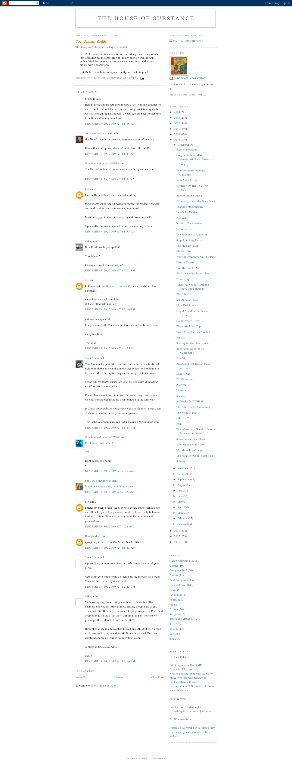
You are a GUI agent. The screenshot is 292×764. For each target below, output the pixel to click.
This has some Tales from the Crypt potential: (101, 47)
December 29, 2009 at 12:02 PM (110, 270)
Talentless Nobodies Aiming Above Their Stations (192, 287)
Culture (174, 575)
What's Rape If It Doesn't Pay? (193, 273)
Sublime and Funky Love (191, 444)
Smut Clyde (92, 358)
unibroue (108, 286)
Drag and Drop (178, 585)
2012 (177, 123)
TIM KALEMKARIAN (183, 619)
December (183, 144)
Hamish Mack (93, 536)
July (180, 490)
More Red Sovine (186, 305)
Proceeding (182, 279)
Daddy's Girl (183, 373)
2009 (177, 140)
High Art (181, 337)
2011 (177, 129)
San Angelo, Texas (187, 300)
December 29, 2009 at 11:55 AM (110, 231)
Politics (174, 609)
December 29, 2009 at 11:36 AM (110, 123)
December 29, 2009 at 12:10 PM (110, 309)
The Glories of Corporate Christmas (190, 172)
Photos (173, 600)
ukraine (174, 629)
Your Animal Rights (187, 180)
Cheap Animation (180, 561)
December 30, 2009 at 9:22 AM (109, 526)
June (180, 496)
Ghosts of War (184, 251)
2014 (177, 112)
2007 (177, 536)
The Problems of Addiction (192, 234)
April (180, 507)
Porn (179, 424)
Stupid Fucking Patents (189, 240)
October (182, 474)
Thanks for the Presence (190, 206)
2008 (177, 531)
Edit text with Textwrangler (185, 707)
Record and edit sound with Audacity (191, 673)
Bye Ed (180, 358)
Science (180, 396)
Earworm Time (184, 229)
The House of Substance (146, 18)
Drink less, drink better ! (99, 443)
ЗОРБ (173, 638)
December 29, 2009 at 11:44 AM (110, 154)
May (180, 501)
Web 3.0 (181, 294)
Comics (174, 565)
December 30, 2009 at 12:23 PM (110, 586)
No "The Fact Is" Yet (188, 268)
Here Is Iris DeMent (187, 212)
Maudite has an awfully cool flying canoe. (109, 486)
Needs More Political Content (193, 332)
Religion (175, 614)
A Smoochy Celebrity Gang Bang (195, 201)
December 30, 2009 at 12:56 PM (110, 661)
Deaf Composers (179, 580)
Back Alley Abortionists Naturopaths (190, 351)
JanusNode (176, 595)
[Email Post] (141, 78)
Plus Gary (181, 218)
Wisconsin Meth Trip (188, 326)
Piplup (173, 604)
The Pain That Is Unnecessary (193, 407)
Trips (172, 624)
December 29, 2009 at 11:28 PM (110, 427)
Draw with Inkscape (181, 669)
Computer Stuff (178, 570)
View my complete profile (188, 95)
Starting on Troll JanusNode (192, 343)
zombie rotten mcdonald (99, 133)
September (183, 479)
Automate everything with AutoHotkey (192, 728)
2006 (177, 542)
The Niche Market (186, 412)
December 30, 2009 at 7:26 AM (109, 471)
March (181, 513)
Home (119, 677)
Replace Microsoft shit (183, 682)
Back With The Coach (189, 195)
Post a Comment (84, 671)
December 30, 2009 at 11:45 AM (110, 548)
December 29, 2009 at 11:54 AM (110, 179)
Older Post (157, 677)
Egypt (173, 590)
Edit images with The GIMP (186, 665)
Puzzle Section (184, 379)
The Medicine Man (187, 245)
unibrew (122, 286)
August (181, 485)
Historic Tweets (185, 262)
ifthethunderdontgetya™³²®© (102, 163)
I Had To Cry (183, 418)
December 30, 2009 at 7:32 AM (109, 492)
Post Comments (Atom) (104, 685)
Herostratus (182, 390)
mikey (88, 241)
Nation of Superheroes (189, 223)
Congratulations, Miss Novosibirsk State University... (195, 157)
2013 (177, 117)
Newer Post (81, 677)
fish (87, 189)
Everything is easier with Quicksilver (191, 711)
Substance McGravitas (98, 481)
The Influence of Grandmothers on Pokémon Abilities (196, 431)
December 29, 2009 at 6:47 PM (109, 348)
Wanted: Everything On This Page (196, 257)
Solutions (181, 461)
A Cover (181, 385)
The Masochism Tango (189, 450)
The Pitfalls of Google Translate (194, 455)
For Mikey (182, 165)
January (182, 524)
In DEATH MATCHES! (189, 401)
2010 (177, 134)
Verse (173, 634)
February (182, 518)
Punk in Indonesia (186, 149)
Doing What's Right (187, 321)
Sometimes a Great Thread (191, 439)
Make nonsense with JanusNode (188, 677)
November (183, 468)
